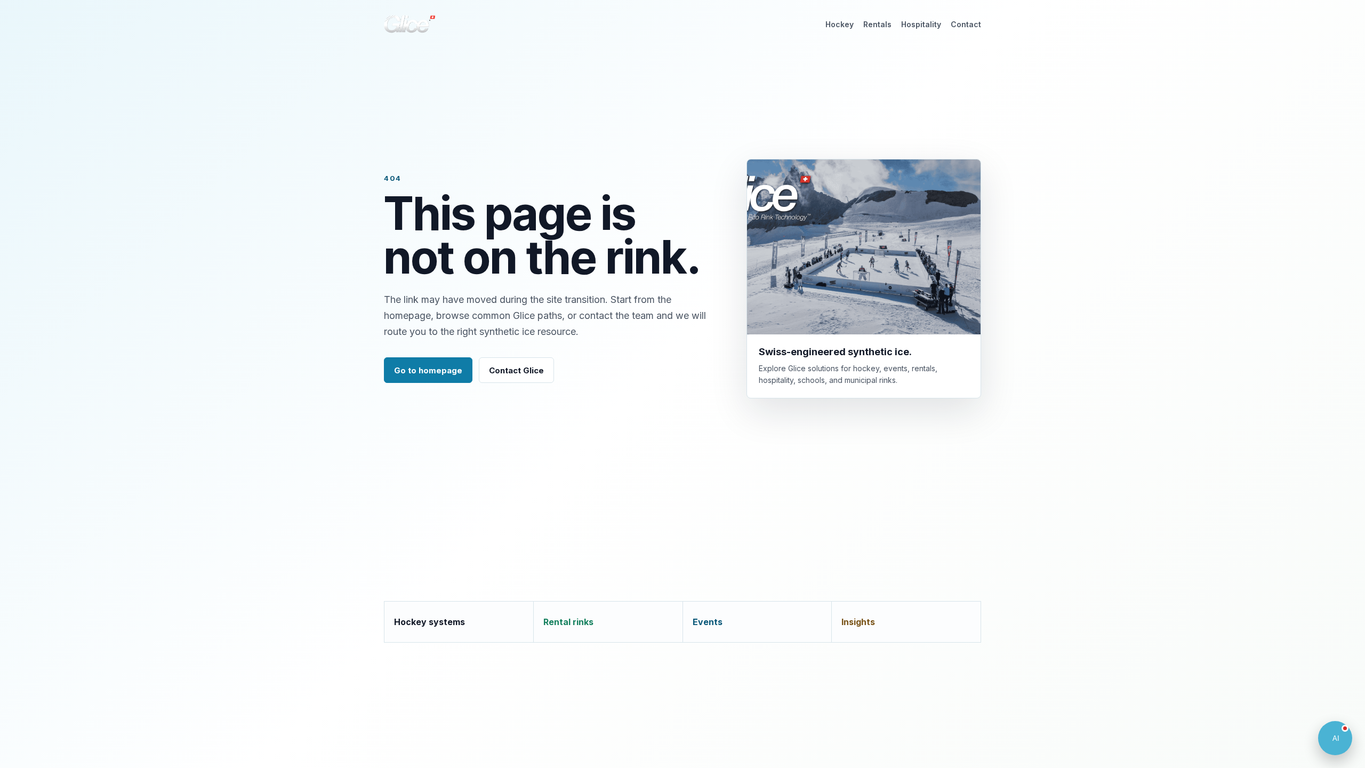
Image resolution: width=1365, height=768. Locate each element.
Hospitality (921, 24)
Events (707, 622)
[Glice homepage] (409, 24)
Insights (858, 622)
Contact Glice (516, 370)
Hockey (839, 24)
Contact (966, 24)
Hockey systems (429, 622)
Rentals (877, 24)
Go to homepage (428, 370)
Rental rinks (568, 622)
